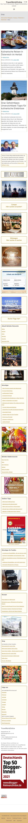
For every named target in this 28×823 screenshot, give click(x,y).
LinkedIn (4, 704)
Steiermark (4, 19)
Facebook (4, 692)
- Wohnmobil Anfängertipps (8, 501)
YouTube (4, 697)
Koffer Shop (4, 658)
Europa (15, 17)
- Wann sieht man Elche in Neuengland (11, 506)
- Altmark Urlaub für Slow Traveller (10, 414)
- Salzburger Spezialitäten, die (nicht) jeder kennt (13, 562)
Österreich (21, 17)
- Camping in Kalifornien (7, 419)
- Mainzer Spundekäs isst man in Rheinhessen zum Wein (14, 558)
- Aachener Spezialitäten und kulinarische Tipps (13, 555)
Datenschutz (21, 163)
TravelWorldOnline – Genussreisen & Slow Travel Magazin (14, 815)
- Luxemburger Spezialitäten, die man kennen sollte (14, 553)
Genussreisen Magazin (6, 17)
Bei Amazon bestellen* (14, 544)
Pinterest (4, 694)
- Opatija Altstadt (6, 421)
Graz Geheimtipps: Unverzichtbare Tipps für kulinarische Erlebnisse (13, 106)
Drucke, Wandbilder (6, 660)
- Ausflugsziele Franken (7, 393)
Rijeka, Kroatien (5, 469)
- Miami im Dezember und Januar (9, 400)
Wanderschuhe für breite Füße (9, 653)
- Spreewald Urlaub (6, 412)
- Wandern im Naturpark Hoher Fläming (11, 511)
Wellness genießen (6, 720)
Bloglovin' (4, 714)
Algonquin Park (5, 341)
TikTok (3, 707)
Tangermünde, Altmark (7, 472)
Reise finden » (14, 288)
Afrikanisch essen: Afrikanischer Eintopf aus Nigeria (12, 602)
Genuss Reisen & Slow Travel (9, 718)
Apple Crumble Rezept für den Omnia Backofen (13, 606)
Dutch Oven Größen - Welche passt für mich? (12, 651)
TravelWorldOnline (14, 2)
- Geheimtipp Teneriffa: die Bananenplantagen (13, 409)
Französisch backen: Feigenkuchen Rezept (12, 608)
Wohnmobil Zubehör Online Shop (9, 648)
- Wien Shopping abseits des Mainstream (11, 388)
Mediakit (3, 818)
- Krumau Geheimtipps (7, 390)
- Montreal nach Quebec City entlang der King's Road (13, 403)
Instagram (4, 699)
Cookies (25, 818)
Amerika (4, 338)
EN (24, 2)
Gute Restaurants (6, 723)
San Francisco (5, 464)
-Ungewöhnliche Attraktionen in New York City (13, 398)
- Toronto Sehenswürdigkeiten (9, 407)
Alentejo (4, 336)
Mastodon (4, 712)
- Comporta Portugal (7, 395)
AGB (14, 820)
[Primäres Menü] (14, 9)
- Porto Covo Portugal (7, 417)
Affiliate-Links (5, 165)
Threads (4, 702)
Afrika (3, 329)
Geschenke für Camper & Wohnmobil (10, 656)
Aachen (3, 331)
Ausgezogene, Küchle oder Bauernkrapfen (12, 611)
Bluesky (4, 709)
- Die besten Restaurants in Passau (10, 564)
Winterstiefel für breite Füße (8, 646)
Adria (3, 334)
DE (26, 2)
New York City (5, 459)
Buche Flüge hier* (14, 319)
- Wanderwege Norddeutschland (9, 504)
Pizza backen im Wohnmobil (8, 599)
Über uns (9, 818)
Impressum (19, 820)
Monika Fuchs (6, 57)
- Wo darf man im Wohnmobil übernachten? (12, 509)
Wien (3, 462)
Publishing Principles (17, 818)
